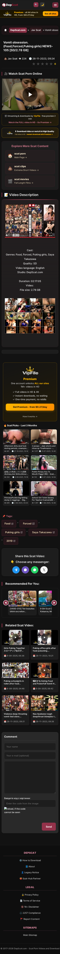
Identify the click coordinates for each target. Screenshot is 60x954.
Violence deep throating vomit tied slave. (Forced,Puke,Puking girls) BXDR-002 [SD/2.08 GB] (15, 715)
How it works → (30, 416)
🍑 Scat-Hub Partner (30, 878)
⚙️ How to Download (30, 860)
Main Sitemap (30, 935)
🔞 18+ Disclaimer (30, 906)
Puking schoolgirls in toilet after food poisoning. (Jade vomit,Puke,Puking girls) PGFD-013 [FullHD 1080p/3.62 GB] (15, 682)
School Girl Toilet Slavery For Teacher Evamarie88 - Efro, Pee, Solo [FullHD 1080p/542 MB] (43, 498)
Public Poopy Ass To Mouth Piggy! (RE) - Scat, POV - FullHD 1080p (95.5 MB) (43, 473)
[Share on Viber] (25, 569)
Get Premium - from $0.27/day (30, 407)
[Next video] (54, 602)
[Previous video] (5, 602)
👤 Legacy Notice (30, 872)
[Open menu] (55, 5)
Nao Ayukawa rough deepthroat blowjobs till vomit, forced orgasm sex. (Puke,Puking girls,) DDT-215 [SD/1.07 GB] (44, 715)
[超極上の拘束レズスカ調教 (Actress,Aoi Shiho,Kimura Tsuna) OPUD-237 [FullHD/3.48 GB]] (16, 462)
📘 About (30, 866)
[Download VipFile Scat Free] (10, 5)
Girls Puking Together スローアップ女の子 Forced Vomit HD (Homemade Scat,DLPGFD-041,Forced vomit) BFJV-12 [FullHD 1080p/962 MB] (14, 649)
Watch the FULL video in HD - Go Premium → (30, 122)
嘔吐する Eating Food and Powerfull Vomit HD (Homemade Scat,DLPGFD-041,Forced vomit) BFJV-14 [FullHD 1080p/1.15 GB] (44, 682)
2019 (9, 540)
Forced (27, 523)
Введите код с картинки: (17, 798)
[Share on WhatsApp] (34, 569)
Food (7, 523)
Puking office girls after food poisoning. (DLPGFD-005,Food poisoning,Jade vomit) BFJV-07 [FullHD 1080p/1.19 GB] (44, 649)
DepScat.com (18, 30)
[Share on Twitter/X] (44, 569)
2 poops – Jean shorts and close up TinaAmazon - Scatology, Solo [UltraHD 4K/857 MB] (44, 447)
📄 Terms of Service (30, 900)
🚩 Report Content (30, 919)
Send (49, 826)
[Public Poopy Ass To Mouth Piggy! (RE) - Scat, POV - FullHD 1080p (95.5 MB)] (44, 462)
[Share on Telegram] (16, 569)
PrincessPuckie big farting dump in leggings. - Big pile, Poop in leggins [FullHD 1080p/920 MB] (15, 498)
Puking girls (12, 532)
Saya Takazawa (42, 532)
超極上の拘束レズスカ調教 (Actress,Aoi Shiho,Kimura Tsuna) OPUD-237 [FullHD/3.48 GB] (16, 473)
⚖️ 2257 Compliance (30, 913)
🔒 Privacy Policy (30, 894)
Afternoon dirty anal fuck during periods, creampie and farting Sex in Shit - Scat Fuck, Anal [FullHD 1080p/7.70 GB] (15, 447)
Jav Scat (36, 30)
